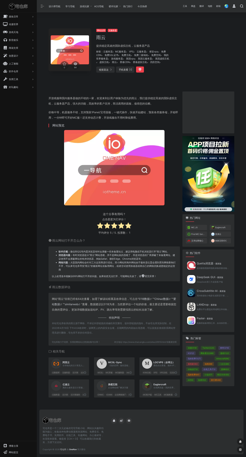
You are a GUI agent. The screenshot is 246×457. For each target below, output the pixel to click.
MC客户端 (147, 395)
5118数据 (144, 299)
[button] (184, 6)
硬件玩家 (113, 6)
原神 (225, 369)
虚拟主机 (104, 62)
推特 (224, 348)
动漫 (192, 348)
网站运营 (101, 30)
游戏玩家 (84, 6)
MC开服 (109, 373)
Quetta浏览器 (209, 263)
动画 (208, 364)
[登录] (234, 6)
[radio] (100, 226)
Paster (205, 318)
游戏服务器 (117, 58)
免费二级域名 (141, 55)
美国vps (130, 58)
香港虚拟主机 (140, 62)
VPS (131, 51)
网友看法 (207, 353)
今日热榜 (142, 6)
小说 (208, 374)
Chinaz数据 (161, 299)
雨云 (114, 62)
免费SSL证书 (111, 55)
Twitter (208, 348)
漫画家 (193, 364)
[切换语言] (225, 6)
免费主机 (126, 55)
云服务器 (113, 30)
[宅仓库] (52, 421)
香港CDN (125, 62)
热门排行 (128, 6)
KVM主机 (147, 373)
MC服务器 (120, 51)
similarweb (71, 304)
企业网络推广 (120, 395)
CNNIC (101, 395)
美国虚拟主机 (162, 58)
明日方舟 (223, 374)
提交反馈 (149, 276)
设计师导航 (54, 6)
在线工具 (209, 369)
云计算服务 (75, 395)
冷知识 (193, 369)
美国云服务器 (145, 58)
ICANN (109, 395)
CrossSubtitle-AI (211, 290)
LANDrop (207, 304)
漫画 (224, 353)
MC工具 (157, 395)
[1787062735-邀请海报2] (208, 173)
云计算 (75, 373)
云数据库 (56, 373)
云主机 (173, 373)
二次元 (224, 364)
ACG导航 (99, 6)
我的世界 (194, 358)
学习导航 (70, 6)
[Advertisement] (205, 51)
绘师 (202, 380)
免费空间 (156, 55)
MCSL (100, 373)
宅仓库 (63, 449)
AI (190, 380)
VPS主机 (163, 373)
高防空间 (154, 62)
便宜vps (153, 51)
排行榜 (216, 380)
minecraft (222, 358)
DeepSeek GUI (210, 277)
